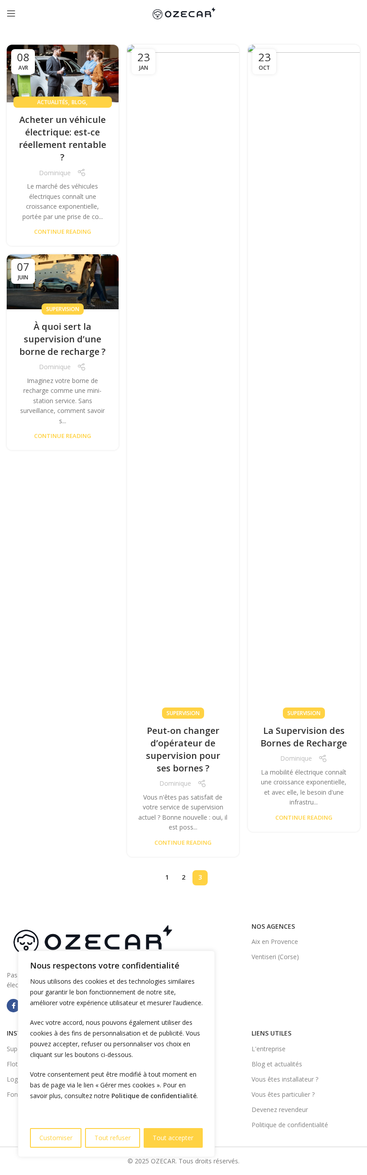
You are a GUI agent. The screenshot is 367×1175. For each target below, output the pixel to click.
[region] (116, 1054)
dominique (55, 172)
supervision (183, 713)
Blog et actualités (277, 1064)
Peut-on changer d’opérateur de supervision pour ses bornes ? (183, 749)
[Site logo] (183, 12)
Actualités (52, 102)
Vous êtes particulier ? (283, 1094)
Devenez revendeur (280, 1109)
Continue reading (62, 231)
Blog (79, 102)
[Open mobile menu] (11, 13)
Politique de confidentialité (153, 1095)
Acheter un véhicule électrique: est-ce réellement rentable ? (62, 138)
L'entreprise (269, 1048)
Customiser (56, 1137)
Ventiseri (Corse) (275, 956)
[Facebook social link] (13, 1005)
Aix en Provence (275, 941)
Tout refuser (112, 1137)
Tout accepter (173, 1137)
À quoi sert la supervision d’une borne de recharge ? (62, 339)
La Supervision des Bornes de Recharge (303, 736)
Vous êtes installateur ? (285, 1079)
